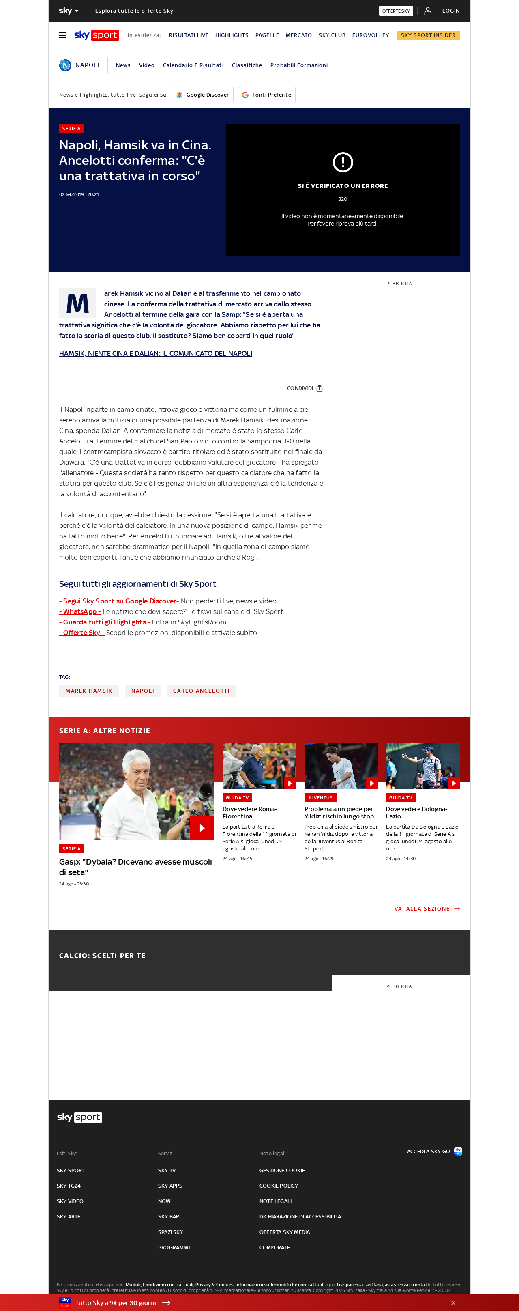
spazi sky (170, 1232)
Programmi (174, 1247)
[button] (247, 1303)
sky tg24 (69, 1186)
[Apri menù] (62, 35)
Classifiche (247, 65)
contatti (422, 1284)
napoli (142, 691)
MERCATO (299, 35)
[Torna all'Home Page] (97, 35)
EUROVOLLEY (370, 35)
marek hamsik (89, 691)
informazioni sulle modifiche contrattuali (280, 1284)
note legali (276, 1201)
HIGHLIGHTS (232, 35)
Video (147, 65)
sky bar (168, 1217)
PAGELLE (267, 35)
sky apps (170, 1186)
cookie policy (279, 1186)
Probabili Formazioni (299, 65)
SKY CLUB (332, 35)
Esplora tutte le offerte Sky (134, 11)
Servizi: (166, 1153)
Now (164, 1201)
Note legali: (273, 1153)
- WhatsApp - (80, 611)
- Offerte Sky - (82, 633)
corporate (275, 1247)
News (123, 65)
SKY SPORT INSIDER (428, 35)
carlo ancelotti (201, 691)
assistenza (396, 1284)
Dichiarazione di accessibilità (300, 1217)
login (451, 11)
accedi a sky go (428, 1151)
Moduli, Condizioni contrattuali (159, 1284)
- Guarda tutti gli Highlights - (104, 622)
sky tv (167, 1170)
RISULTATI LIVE (189, 35)
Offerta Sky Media (285, 1232)
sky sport (71, 1170)
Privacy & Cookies (214, 1284)
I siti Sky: (67, 1153)
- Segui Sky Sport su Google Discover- (119, 601)
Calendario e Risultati (193, 65)
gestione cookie (282, 1170)
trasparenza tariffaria (360, 1284)
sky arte (69, 1217)
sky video (70, 1201)
